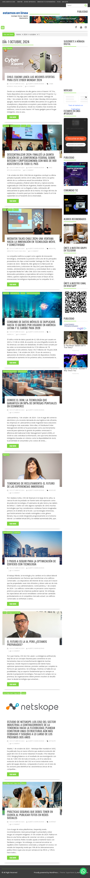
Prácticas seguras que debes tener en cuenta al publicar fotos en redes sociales (30, 814)
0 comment (31, 86)
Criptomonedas (15, 126)
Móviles (9, 48)
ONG (28, 126)
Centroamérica (8, 532)
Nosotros (19, 2)
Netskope (52, 741)
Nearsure (52, 490)
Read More (13, 117)
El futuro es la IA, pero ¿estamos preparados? (27, 643)
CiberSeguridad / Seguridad (11, 693)
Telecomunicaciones (33, 293)
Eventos (23, 126)
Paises (59, 2)
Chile (4, 48)
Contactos (65, 2)
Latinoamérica (14, 293)
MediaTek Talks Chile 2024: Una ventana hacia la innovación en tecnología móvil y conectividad (31, 241)
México (23, 783)
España (23, 693)
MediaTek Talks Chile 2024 (16, 251)
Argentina (6, 126)
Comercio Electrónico (10, 371)
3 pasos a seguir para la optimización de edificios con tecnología (31, 562)
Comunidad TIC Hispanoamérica (46, 2)
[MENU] (2, 27)
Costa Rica (17, 532)
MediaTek (52, 249)
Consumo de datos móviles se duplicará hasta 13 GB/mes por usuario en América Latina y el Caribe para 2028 (31, 325)
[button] (83, 871)
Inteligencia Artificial (13, 613)
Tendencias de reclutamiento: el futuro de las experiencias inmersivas (31, 484)
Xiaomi (20, 86)
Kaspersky (52, 822)
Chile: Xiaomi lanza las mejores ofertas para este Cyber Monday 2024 (31, 78)
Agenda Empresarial (30, 2)
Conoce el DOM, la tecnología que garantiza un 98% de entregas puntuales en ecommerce (32, 403)
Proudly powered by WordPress (46, 872)
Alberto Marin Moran (36, 84)
